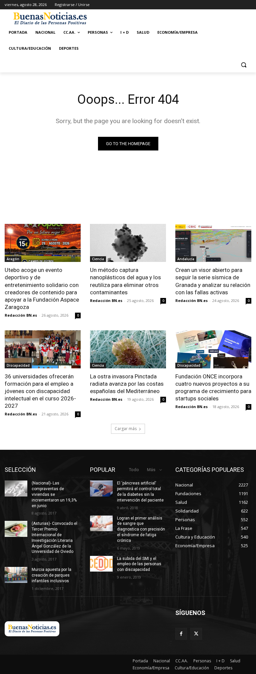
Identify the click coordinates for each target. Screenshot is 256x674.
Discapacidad (18, 365)
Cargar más (126, 428)
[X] (196, 634)
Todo (134, 469)
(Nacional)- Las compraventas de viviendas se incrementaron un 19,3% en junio (54, 494)
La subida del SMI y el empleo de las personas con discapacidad (139, 564)
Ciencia (98, 259)
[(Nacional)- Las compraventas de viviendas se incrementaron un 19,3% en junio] (16, 488)
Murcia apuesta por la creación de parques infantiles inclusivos (51, 575)
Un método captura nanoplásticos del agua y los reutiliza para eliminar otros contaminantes (125, 281)
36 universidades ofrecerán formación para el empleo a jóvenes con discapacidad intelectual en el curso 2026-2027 (40, 391)
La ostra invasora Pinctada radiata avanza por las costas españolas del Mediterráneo (127, 383)
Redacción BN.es (21, 315)
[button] (243, 64)
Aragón (13, 259)
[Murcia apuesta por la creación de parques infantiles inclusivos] (16, 575)
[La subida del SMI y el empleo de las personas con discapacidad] (101, 564)
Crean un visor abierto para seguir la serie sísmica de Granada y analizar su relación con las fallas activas (212, 281)
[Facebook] (181, 634)
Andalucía (185, 259)
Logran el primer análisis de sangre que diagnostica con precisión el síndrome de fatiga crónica (141, 529)
